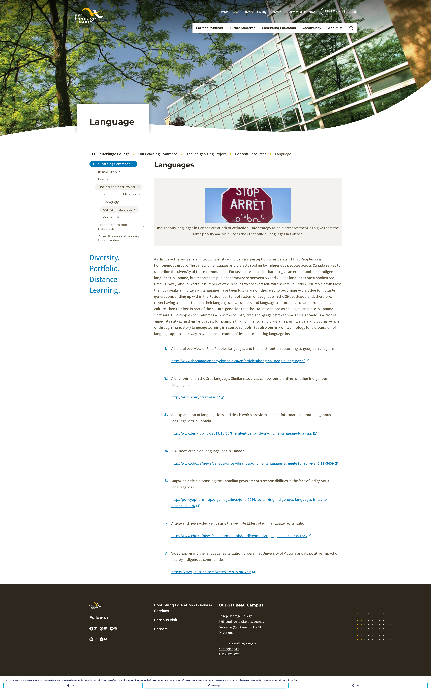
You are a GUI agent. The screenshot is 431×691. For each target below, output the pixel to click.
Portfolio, (104, 268)
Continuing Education (279, 28)
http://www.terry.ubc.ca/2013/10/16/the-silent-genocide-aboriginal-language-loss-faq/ (241, 433)
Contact (276, 12)
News (235, 12)
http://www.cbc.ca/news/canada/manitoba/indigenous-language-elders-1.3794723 (239, 535)
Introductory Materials (120, 194)
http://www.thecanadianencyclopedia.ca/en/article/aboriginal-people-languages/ (238, 360)
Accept (358, 685)
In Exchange (107, 171)
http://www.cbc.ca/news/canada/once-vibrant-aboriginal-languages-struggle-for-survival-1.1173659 (252, 463)
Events (224, 12)
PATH (310, 35)
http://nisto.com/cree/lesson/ (195, 397)
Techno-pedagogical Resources (113, 227)
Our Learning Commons (158, 153)
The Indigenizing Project (206, 153)
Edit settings (215, 686)
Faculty (261, 12)
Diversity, (104, 257)
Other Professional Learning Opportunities (119, 238)
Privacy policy (292, 680)
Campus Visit (165, 620)
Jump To (330, 11)
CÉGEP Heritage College (109, 153)
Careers (161, 629)
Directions (226, 632)
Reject (73, 685)
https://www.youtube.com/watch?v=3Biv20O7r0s (211, 571)
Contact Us (111, 217)
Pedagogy (111, 202)
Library (248, 12)
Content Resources (250, 153)
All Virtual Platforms (302, 12)
